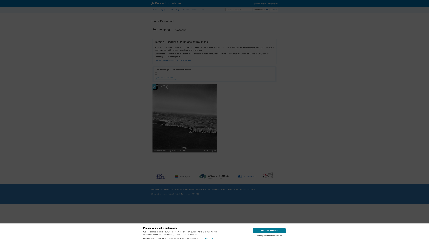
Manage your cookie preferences (160, 228)
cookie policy (207, 238)
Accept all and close (269, 230)
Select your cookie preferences (269, 235)
